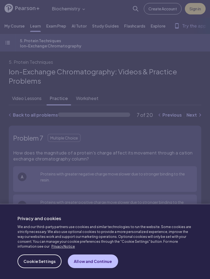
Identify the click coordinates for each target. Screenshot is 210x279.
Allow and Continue (93, 261)
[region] (105, 241)
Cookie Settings (40, 261)
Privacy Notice (63, 246)
